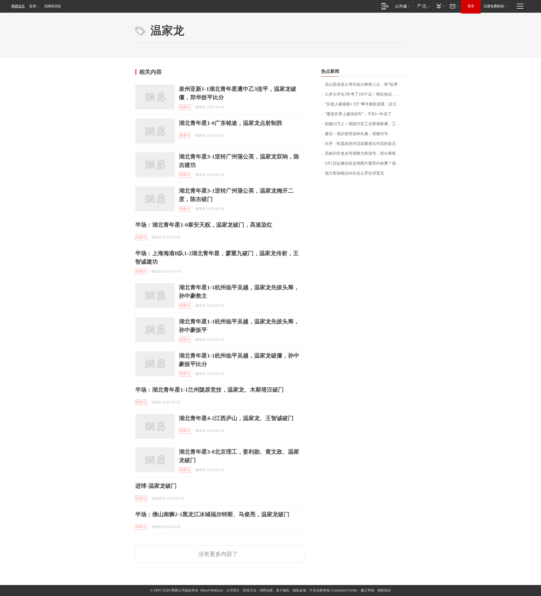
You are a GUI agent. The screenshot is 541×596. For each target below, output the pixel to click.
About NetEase (211, 590)
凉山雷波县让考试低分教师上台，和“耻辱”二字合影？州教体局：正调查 (365, 84)
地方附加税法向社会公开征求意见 (354, 173)
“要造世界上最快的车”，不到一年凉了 (358, 114)
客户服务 (283, 590)
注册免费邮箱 (494, 6)
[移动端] (385, 6)
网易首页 (18, 6)
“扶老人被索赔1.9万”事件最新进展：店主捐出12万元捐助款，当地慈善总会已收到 (365, 104)
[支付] (440, 6)
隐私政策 (299, 590)
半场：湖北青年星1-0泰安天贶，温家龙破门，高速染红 (203, 225)
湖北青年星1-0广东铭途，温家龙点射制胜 (230, 123)
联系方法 (249, 590)
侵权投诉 (384, 590)
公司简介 (233, 590)
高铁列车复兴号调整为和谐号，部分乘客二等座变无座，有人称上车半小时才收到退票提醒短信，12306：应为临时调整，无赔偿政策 (365, 153)
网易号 (185, 107)
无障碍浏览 (52, 6)
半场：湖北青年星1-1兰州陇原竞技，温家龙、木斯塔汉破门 (209, 390)
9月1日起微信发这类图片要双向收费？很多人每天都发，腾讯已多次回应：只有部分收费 (365, 163)
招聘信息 (266, 590)
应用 (32, 6)
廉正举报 (367, 590)
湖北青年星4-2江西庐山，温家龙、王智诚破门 (236, 418)
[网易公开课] (403, 6)
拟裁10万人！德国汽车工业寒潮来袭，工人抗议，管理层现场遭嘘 (365, 124)
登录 (470, 6)
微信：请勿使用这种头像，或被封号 (356, 134)
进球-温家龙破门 (156, 486)
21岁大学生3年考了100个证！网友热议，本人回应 (365, 94)
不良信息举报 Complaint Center (333, 590)
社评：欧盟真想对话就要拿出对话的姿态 (360, 144)
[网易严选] (423, 6)
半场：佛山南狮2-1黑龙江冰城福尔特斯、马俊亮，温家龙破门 (212, 514)
